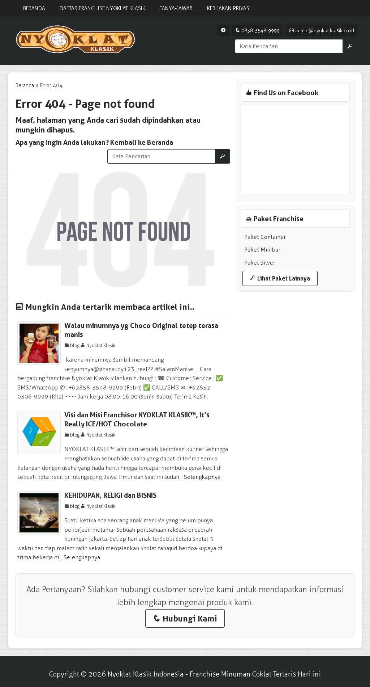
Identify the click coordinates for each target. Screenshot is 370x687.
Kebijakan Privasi (229, 8)
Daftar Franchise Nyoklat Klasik (102, 8)
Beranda (34, 8)
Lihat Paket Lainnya (280, 278)
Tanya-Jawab (176, 8)
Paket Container (265, 236)
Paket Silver (259, 262)
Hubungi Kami (185, 618)
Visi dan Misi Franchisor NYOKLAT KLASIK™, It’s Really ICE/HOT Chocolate (137, 419)
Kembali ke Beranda (141, 142)
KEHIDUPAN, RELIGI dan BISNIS (110, 495)
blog (74, 345)
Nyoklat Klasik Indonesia (146, 674)
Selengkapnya (202, 476)
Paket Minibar (262, 249)
